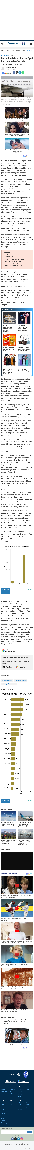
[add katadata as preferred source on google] (17, 650)
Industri (3, 1089)
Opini (19, 1104)
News (27, 1101)
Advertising (20, 1143)
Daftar (29, 1132)
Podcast (28, 1107)
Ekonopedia (29, 1086)
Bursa (23, 50)
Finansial (6, 55)
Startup (20, 1093)
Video (27, 1099)
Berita (2, 1086)
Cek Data (12, 1106)
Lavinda (7, 675)
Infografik (12, 1102)
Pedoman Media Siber (9, 1144)
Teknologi (20, 1096)
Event (2, 1122)
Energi (2, 1093)
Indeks (3, 1113)
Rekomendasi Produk (8, 309)
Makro (12, 50)
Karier (25, 1143)
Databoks (3, 1120)
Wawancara (21, 1106)
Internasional (4, 1091)
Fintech (20, 1091)
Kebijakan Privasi (20, 1144)
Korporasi (29, 50)
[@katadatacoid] (21, 1138)
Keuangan (17, 50)
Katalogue (28, 1104)
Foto (27, 1106)
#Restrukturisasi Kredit (20, 680)
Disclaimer (28, 1144)
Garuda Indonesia (10, 161)
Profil (28, 1091)
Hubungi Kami (17, 1145)
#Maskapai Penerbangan (9, 684)
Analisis (11, 1104)
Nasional (3, 1088)
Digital (19, 1086)
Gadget (20, 1094)
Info (2, 1112)
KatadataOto (4, 1123)
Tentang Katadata (11, 1143)
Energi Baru (4, 1102)
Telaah (19, 1102)
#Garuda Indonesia (7, 680)
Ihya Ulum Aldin (12, 67)
